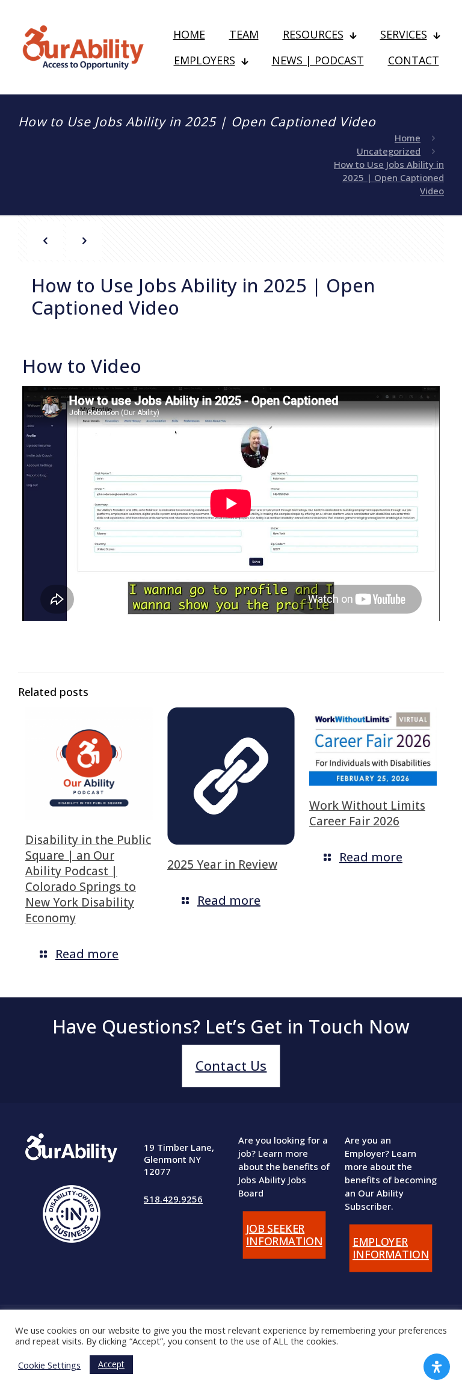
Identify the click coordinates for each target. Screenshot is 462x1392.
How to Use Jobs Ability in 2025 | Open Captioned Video (389, 177)
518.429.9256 (173, 1199)
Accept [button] (111, 1364)
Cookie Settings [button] (49, 1365)
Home (407, 138)
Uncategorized (388, 151)
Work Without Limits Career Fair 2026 (367, 813)
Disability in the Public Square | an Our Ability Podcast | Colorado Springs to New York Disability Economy (88, 879)
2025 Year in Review (222, 864)
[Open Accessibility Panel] (437, 1367)
